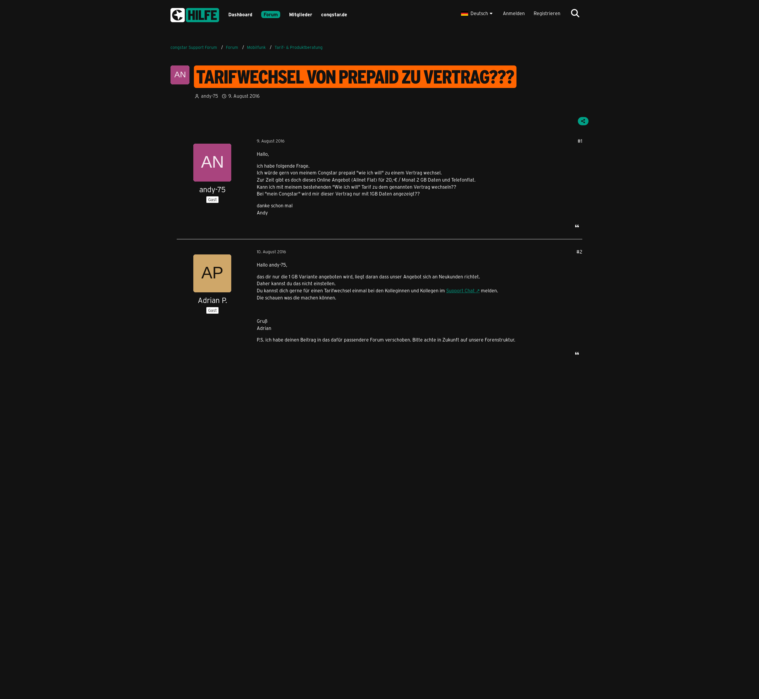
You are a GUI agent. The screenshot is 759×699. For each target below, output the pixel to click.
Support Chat (460, 290)
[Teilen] (583, 121)
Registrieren (547, 13)
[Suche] (575, 13)
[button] (477, 13)
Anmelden (514, 13)
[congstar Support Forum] (194, 14)
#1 (580, 141)
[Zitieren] (577, 226)
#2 (579, 252)
